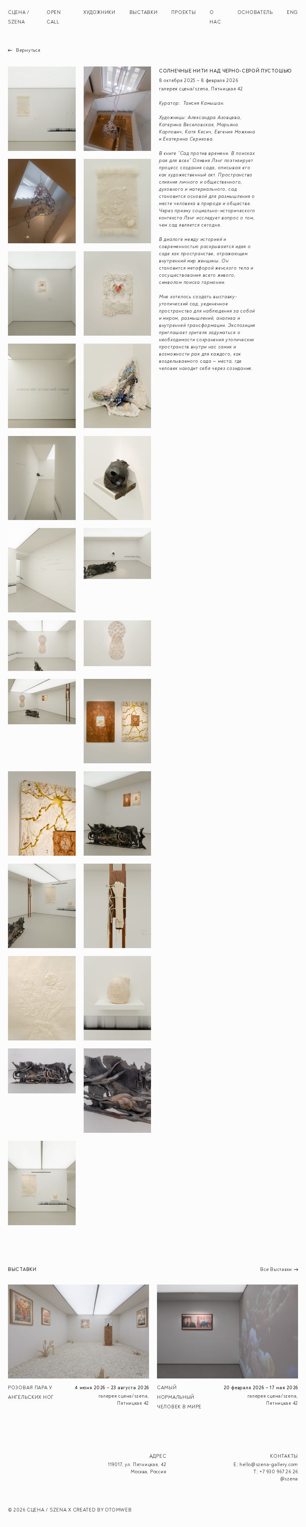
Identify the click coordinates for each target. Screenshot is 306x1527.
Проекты (183, 13)
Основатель (255, 13)
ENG (292, 13)
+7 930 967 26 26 (278, 1472)
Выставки (143, 13)
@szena (289, 1479)
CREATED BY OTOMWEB (102, 1510)
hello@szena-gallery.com (268, 1465)
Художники (99, 13)
